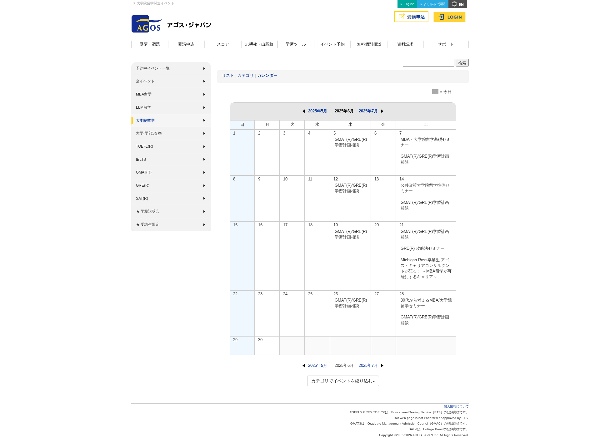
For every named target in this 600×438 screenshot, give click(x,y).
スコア (223, 44)
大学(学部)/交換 (149, 133)
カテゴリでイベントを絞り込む (341, 380)
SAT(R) (142, 198)
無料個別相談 (369, 44)
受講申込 (186, 44)
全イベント (145, 81)
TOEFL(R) (144, 146)
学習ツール (296, 44)
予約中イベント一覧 (153, 68)
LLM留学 (143, 107)
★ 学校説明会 (147, 211)
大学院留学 (145, 120)
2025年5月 (317, 111)
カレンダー (267, 75)
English (409, 4)
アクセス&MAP (457, 4)
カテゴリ (246, 75)
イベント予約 (332, 44)
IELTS (141, 159)
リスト (228, 75)
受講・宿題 (150, 44)
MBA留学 (144, 94)
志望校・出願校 (259, 44)
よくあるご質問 (434, 4)
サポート (446, 44)
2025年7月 (368, 111)
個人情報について (456, 406)
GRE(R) (142, 185)
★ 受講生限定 (147, 224)
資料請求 (405, 44)
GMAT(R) (144, 172)
